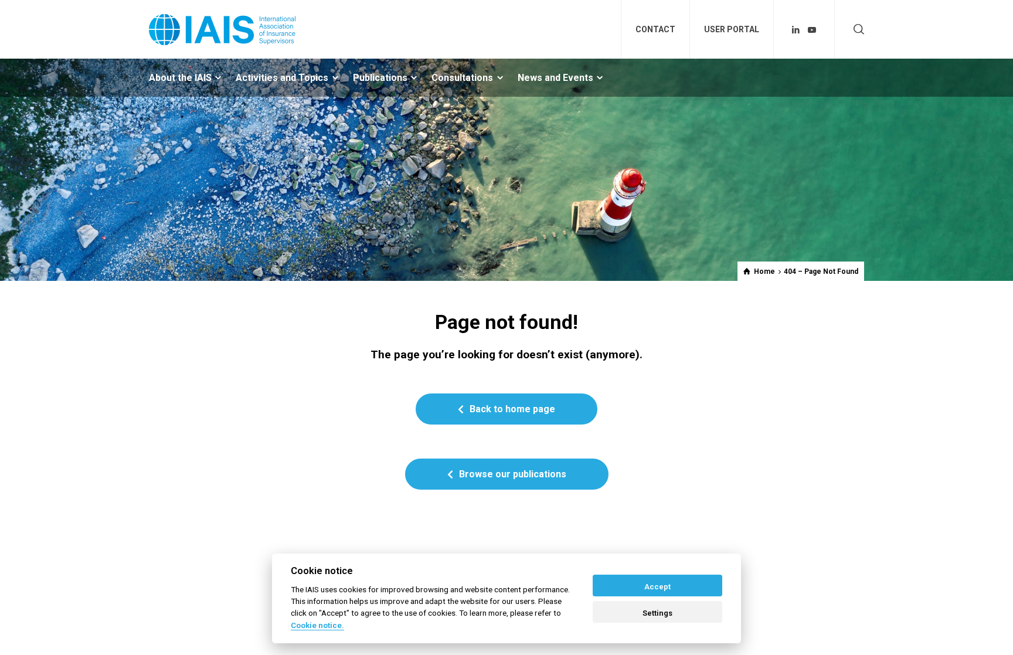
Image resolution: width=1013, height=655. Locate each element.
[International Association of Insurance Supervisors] (222, 29)
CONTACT (655, 29)
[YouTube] (812, 30)
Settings (657, 613)
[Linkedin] (796, 30)
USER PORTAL (731, 29)
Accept (657, 586)
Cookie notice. (317, 625)
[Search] (856, 30)
